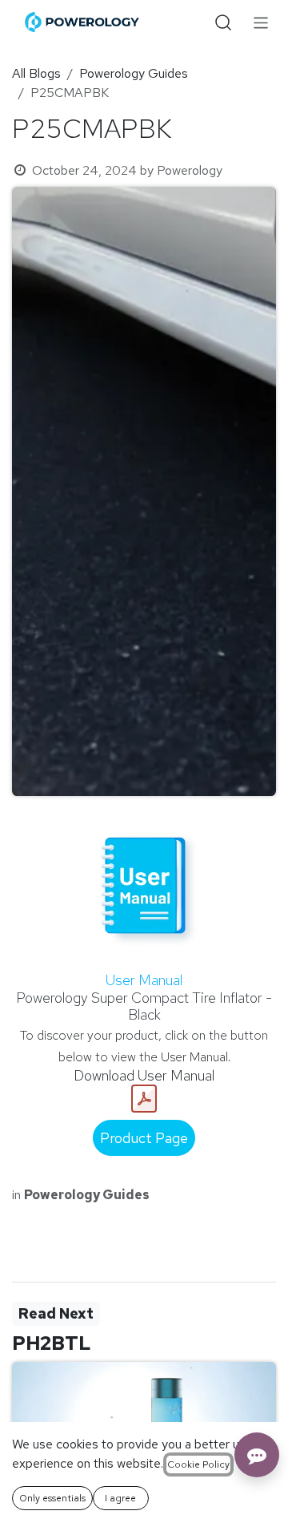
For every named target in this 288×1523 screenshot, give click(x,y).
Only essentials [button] (52, 1498)
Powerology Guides (133, 73)
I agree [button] (120, 1498)
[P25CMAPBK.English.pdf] (144, 1099)
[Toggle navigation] (261, 22)
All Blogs (36, 73)
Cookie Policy (198, 1464)
